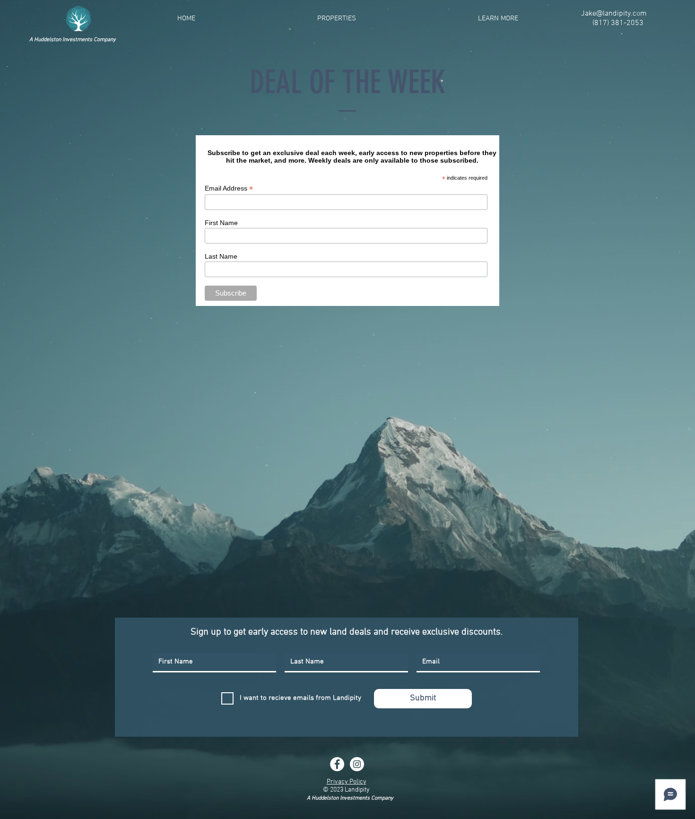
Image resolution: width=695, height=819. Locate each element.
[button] (336, 18)
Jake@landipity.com (614, 13)
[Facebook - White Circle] (337, 764)
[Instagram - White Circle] (357, 764)
